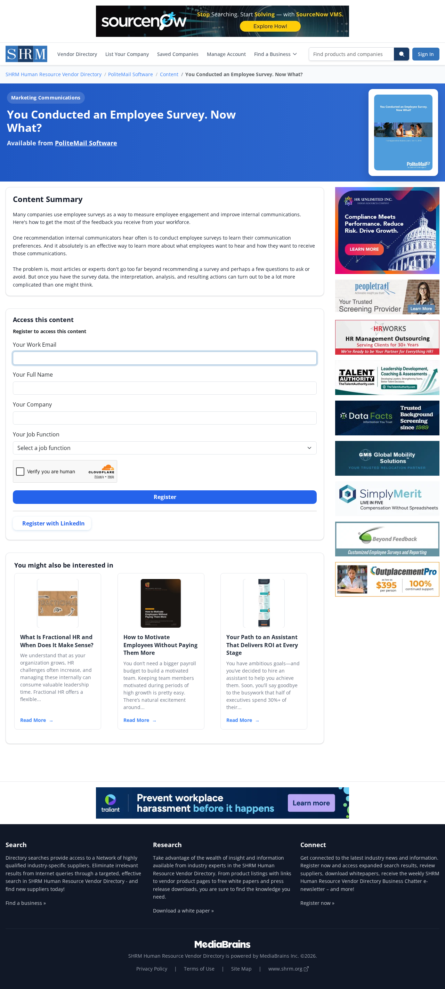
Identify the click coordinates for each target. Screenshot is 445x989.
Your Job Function (36, 434)
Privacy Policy (151, 968)
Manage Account (226, 54)
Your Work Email (34, 344)
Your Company (32, 404)
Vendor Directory (77, 54)
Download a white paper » (183, 910)
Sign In (426, 54)
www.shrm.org (286, 968)
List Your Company (127, 54)
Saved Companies (178, 54)
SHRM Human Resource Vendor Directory (54, 74)
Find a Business (272, 54)
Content (169, 74)
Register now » (317, 903)
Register (165, 497)
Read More (33, 720)
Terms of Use (199, 968)
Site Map (241, 968)
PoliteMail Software (130, 74)
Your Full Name (33, 374)
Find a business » (26, 903)
